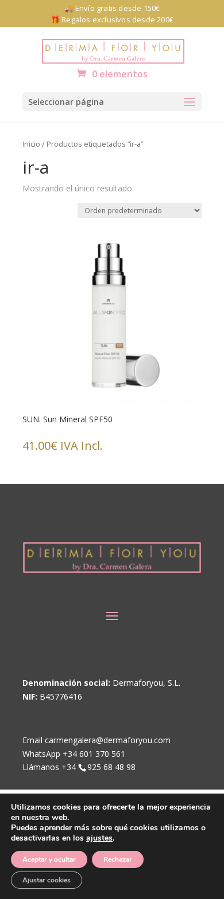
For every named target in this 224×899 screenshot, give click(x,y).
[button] (112, 101)
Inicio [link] (31, 144)
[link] (113, 50)
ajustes (99, 838)
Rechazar (117, 859)
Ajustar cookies (46, 880)
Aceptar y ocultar (49, 859)
